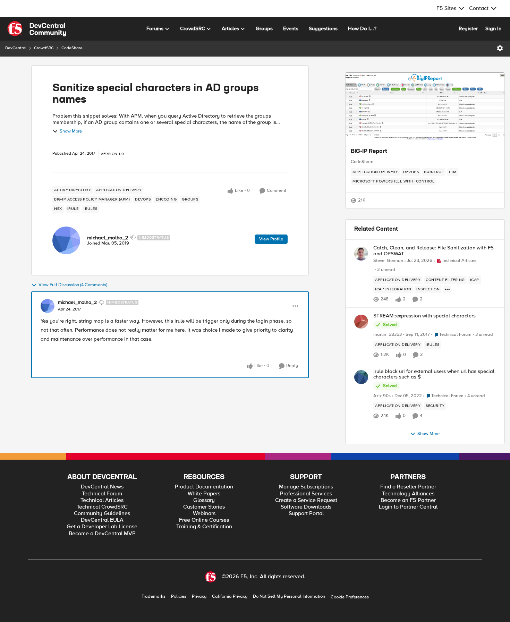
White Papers (204, 494)
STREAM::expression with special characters (424, 316)
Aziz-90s (382, 396)
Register (468, 28)
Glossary (204, 500)
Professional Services (306, 494)
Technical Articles (102, 500)
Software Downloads (306, 507)
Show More (71, 131)
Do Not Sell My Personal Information (289, 596)
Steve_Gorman (388, 260)
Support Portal (306, 513)
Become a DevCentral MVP (102, 533)
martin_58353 (387, 334)
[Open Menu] (500, 48)
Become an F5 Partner (408, 500)
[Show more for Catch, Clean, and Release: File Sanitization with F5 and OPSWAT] (447, 289)
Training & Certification (204, 526)
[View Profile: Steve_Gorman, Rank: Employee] (361, 254)
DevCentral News (102, 487)
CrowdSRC (44, 48)
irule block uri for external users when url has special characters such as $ (433, 374)
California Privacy (229, 596)
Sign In (493, 28)
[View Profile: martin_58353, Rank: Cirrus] (361, 322)
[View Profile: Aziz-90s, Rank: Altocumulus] (361, 377)
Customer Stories (204, 507)
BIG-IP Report (369, 151)
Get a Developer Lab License (102, 526)
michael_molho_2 (107, 238)
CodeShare (72, 48)
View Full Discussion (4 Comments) (73, 285)
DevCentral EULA (102, 520)
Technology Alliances (408, 494)
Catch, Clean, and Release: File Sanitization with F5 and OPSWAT (433, 250)
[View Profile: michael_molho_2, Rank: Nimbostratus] (66, 240)
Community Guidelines (102, 513)
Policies (178, 596)
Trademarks (153, 596)
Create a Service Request (306, 500)
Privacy (199, 596)
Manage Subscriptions (306, 487)
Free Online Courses (204, 520)
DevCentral (15, 48)
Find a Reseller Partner (408, 487)
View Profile (271, 239)
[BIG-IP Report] (425, 107)
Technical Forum (102, 494)
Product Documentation (204, 487)
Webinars (204, 513)
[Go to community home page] (36, 28)
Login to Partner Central (408, 507)
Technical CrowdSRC (102, 507)
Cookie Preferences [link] (350, 597)
